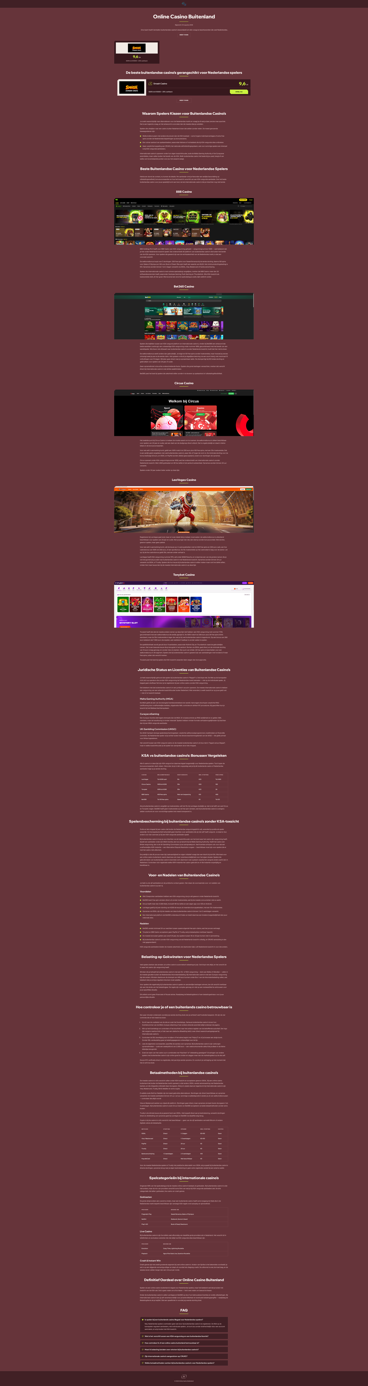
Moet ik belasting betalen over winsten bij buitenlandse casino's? (172, 1349)
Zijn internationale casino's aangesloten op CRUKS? (166, 1356)
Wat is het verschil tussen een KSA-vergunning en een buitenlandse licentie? (176, 1336)
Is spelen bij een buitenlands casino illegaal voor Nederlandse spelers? (174, 1320)
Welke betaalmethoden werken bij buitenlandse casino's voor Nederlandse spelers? (179, 1363)
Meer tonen (184, 35)
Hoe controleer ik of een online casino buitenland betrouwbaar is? (172, 1343)
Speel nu (238, 92)
